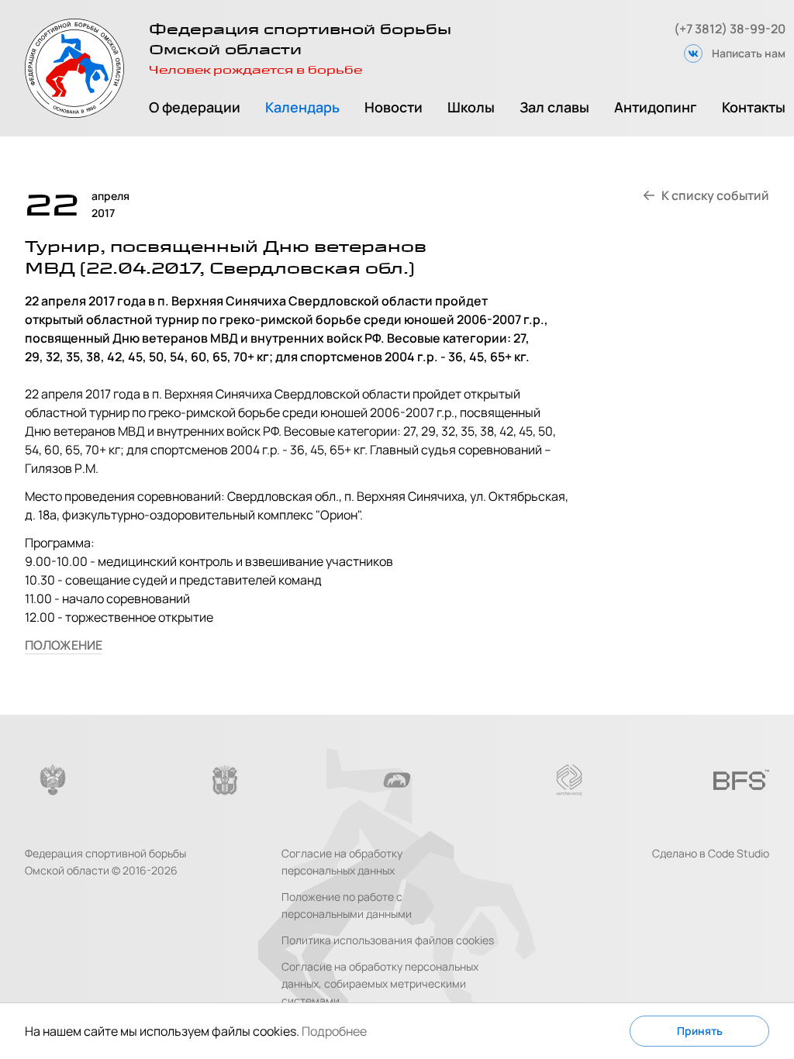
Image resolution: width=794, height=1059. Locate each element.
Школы (471, 107)
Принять (700, 1030)
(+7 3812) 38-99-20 (729, 28)
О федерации (194, 107)
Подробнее (334, 1031)
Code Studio (738, 853)
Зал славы (554, 107)
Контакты (753, 107)
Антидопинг (655, 107)
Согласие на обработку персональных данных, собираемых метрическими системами (379, 983)
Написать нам (748, 53)
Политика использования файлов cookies (387, 940)
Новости (393, 107)
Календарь (302, 107)
